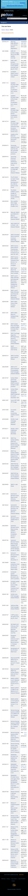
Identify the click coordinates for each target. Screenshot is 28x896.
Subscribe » (21, 874)
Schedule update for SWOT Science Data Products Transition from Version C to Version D (15, 586)
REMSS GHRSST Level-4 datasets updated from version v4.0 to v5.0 (15, 682)
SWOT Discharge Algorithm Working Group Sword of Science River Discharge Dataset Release (15, 338)
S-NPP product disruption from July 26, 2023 (15, 616)
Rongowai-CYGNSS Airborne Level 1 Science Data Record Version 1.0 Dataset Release (15, 640)
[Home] (10, 15)
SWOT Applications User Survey (14, 347)
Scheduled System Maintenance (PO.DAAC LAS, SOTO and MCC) (15, 575)
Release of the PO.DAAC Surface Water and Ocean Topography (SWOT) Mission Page (15, 832)
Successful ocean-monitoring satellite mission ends (15, 413)
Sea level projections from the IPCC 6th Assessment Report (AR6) (15, 566)
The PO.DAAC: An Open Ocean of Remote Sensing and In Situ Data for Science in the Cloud (15, 182)
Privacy (8, 878)
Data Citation (14, 878)
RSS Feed (3, 878)
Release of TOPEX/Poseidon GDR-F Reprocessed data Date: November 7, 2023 (15, 808)
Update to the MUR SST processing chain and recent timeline (15, 137)
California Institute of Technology (9, 11)
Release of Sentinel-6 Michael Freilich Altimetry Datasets (15, 843)
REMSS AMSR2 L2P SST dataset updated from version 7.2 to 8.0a (15, 702)
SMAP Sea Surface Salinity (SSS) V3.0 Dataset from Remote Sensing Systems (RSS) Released (15, 443)
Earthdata (22, 3)
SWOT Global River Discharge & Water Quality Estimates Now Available (15, 327)
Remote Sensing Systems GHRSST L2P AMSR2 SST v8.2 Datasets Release (15, 725)
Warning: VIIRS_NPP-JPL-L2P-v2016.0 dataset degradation (14, 45)
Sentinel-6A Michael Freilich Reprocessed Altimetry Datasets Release (15, 497)
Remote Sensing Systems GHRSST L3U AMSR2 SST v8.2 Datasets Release (15, 713)
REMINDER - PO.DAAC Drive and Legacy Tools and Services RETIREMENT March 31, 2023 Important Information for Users (15, 782)
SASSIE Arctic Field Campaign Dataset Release (15, 595)
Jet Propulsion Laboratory (9, 10)
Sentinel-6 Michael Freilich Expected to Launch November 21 (15, 556)
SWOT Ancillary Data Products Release (15, 357)
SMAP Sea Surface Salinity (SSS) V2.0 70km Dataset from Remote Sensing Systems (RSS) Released (15, 456)
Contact (13, 880)
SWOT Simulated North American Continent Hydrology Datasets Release (15, 238)
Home (3, 30)
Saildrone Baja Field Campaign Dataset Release (15, 607)
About (7, 30)
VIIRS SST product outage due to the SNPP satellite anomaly (15, 54)
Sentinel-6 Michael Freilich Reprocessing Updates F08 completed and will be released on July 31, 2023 (15, 545)
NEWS (11, 30)
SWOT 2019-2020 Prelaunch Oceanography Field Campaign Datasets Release (15, 370)
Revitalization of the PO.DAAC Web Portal (15, 650)
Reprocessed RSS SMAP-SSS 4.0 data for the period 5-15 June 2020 (15, 661)
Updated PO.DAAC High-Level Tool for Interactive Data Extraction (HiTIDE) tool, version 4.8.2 (15, 126)
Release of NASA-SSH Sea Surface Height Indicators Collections (15, 864)
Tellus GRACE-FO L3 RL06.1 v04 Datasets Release (15, 225)
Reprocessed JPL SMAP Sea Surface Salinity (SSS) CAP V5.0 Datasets (15, 672)
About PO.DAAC (21, 878)
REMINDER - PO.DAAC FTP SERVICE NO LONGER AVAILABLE (14, 758)
